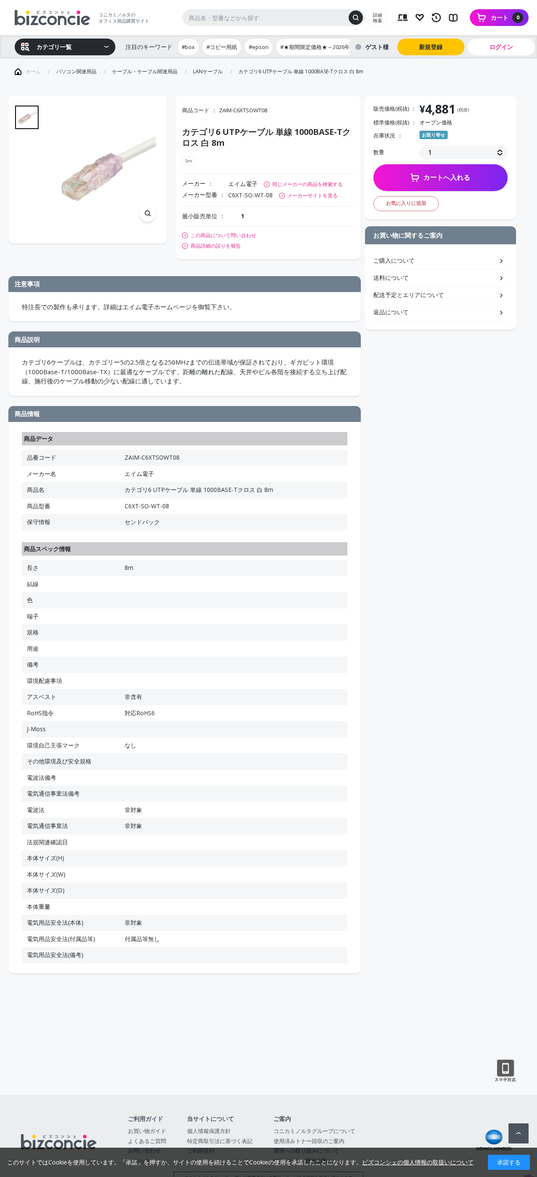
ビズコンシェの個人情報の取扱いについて (418, 1162)
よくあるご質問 (147, 1141)
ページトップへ (518, 1133)
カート (505, 17)
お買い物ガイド (147, 1131)
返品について (391, 312)
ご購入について (393, 260)
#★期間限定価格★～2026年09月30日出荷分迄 (337, 47)
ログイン (501, 47)
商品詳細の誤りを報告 (215, 246)
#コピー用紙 (221, 47)
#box (188, 47)
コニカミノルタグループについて (314, 1131)
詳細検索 (377, 17)
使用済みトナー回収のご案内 (309, 1141)
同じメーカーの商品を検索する (307, 184)
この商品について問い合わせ (223, 235)
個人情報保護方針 (209, 1131)
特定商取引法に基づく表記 (220, 1141)
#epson (258, 47)
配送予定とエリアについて (408, 295)
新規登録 (431, 47)
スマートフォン (505, 1071)
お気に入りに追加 (406, 203)
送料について (391, 278)
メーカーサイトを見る (312, 195)
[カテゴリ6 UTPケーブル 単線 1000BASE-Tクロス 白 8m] (103, 169)
